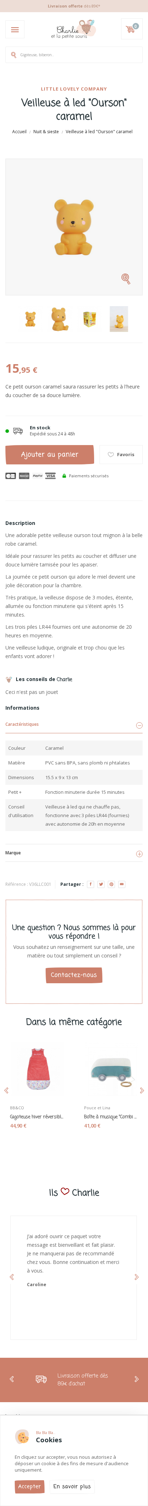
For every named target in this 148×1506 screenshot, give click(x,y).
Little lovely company (74, 89)
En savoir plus (72, 1487)
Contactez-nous (74, 975)
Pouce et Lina (97, 1107)
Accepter (29, 1487)
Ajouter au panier (50, 455)
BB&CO (17, 1107)
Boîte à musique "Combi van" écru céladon (111, 1117)
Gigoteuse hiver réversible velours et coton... (37, 1117)
